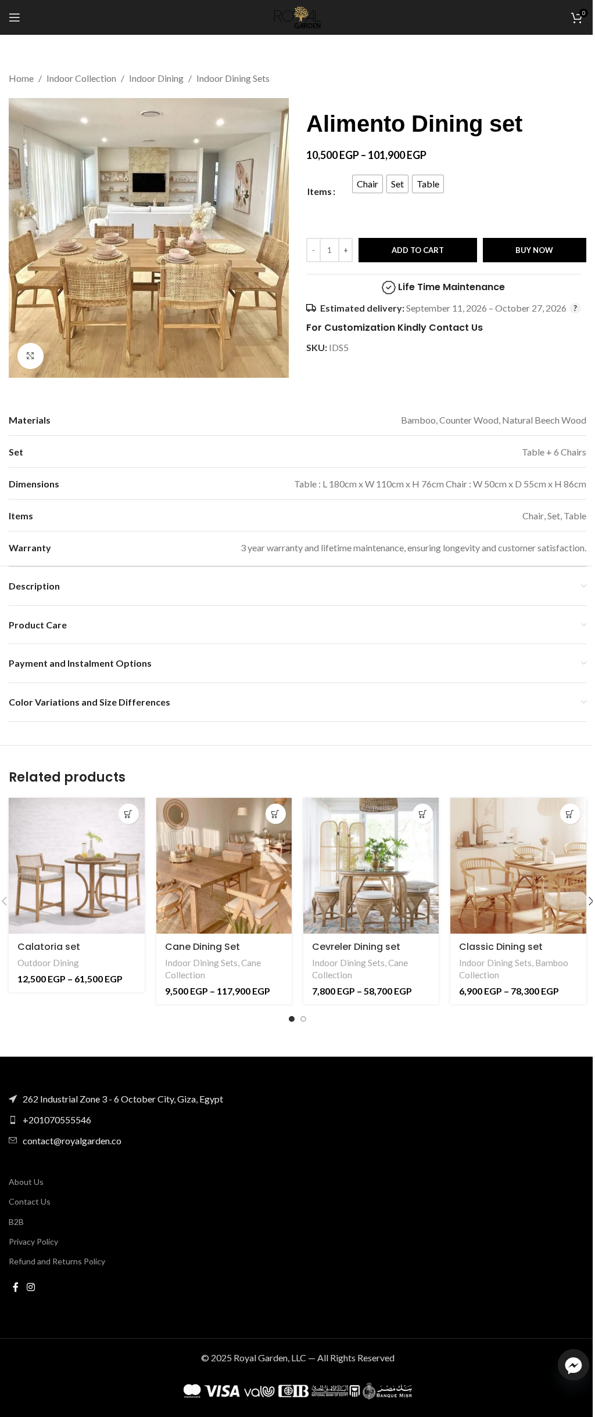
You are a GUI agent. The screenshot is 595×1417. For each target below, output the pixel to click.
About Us (26, 1182)
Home (21, 78)
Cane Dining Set (202, 946)
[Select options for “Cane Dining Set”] (276, 814)
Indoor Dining (156, 78)
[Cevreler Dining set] (371, 865)
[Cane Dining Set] (224, 865)
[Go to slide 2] (303, 1019)
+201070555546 (57, 1119)
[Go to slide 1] (292, 1019)
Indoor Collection (81, 78)
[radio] (367, 184)
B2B (16, 1222)
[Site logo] (297, 15)
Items (319, 191)
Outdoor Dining (48, 962)
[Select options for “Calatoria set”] (129, 814)
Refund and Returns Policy (57, 1261)
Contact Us (30, 1201)
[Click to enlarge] (30, 356)
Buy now (534, 250)
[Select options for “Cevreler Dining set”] (423, 814)
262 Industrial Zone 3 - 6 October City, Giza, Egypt (123, 1098)
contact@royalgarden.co (72, 1140)
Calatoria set (48, 946)
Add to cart (418, 250)
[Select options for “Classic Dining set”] (570, 814)
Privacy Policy (33, 1241)
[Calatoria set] (76, 865)
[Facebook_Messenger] (573, 1364)
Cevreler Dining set (356, 946)
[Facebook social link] (16, 1287)
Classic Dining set (501, 946)
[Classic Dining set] (518, 865)
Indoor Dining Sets (233, 78)
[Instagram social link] (30, 1287)
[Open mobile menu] (14, 17)
